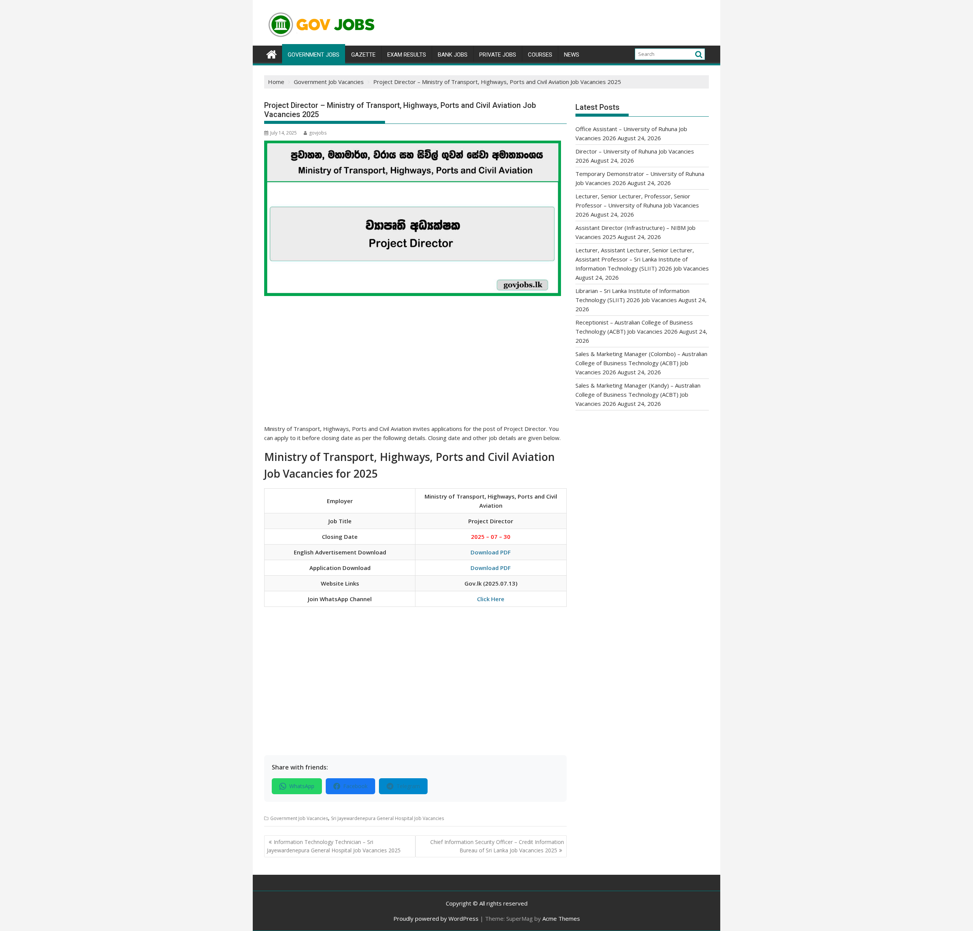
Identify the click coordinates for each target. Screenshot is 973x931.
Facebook (355, 786)
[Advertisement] (415, 368)
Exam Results (406, 54)
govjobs (317, 133)
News (571, 54)
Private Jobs (497, 54)
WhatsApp (301, 786)
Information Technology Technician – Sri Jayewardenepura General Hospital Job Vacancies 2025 (334, 846)
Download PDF (491, 552)
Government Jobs (313, 54)
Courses (540, 54)
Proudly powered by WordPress (436, 918)
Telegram (408, 786)
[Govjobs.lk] (271, 53)
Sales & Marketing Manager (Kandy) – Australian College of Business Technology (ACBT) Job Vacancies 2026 (637, 394)
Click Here (490, 599)
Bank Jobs (452, 54)
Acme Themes (561, 918)
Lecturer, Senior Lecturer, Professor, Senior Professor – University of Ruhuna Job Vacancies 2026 (637, 205)
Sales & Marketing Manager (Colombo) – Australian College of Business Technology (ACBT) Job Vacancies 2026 (641, 363)
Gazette (363, 54)
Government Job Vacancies (299, 818)
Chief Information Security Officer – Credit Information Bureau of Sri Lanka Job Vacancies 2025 (497, 846)
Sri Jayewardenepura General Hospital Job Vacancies (387, 818)
